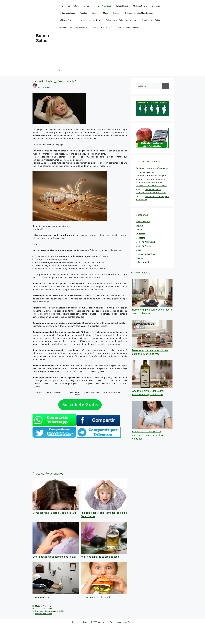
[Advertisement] (112, 48)
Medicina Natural (140, 6)
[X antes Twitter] (54, 437)
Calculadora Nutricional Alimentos (72, 27)
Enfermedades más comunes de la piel (54, 556)
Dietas (86, 6)
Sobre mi (116, 13)
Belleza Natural (122, 6)
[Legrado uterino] (56, 594)
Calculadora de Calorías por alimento (121, 20)
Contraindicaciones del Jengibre (151, 175)
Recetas (83, 13)
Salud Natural (73, 6)
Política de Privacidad (67, 20)
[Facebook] (98, 425)
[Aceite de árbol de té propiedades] (104, 553)
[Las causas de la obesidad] (104, 594)
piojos (50, 608)
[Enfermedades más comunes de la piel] (56, 553)
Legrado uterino (41, 597)
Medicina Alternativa (102, 6)
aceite (37, 608)
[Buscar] (165, 86)
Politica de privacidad (81, 622)
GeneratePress (126, 622)
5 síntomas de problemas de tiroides (50, 611)
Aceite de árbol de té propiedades (100, 556)
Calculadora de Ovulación (102, 27)
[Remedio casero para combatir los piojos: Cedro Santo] (104, 509)
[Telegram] (99, 437)
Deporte (94, 13)
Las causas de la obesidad (95, 597)
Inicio (60, 6)
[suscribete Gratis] (80, 410)
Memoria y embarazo (43, 614)
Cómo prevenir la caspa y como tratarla (54, 512)
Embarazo (156, 6)
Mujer (105, 13)
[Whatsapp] (54, 425)
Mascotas (140, 238)
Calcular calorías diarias (91, 20)
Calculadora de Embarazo (152, 20)
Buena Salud (42, 38)
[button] (59, 70)
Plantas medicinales (66, 13)
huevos (44, 608)
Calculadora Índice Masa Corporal (139, 13)
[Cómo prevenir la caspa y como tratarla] (56, 509)
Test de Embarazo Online (128, 27)
